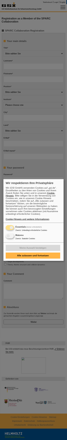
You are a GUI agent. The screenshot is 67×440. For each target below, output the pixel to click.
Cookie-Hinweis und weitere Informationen (27, 219)
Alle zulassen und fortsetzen (33, 255)
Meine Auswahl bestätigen (33, 248)
